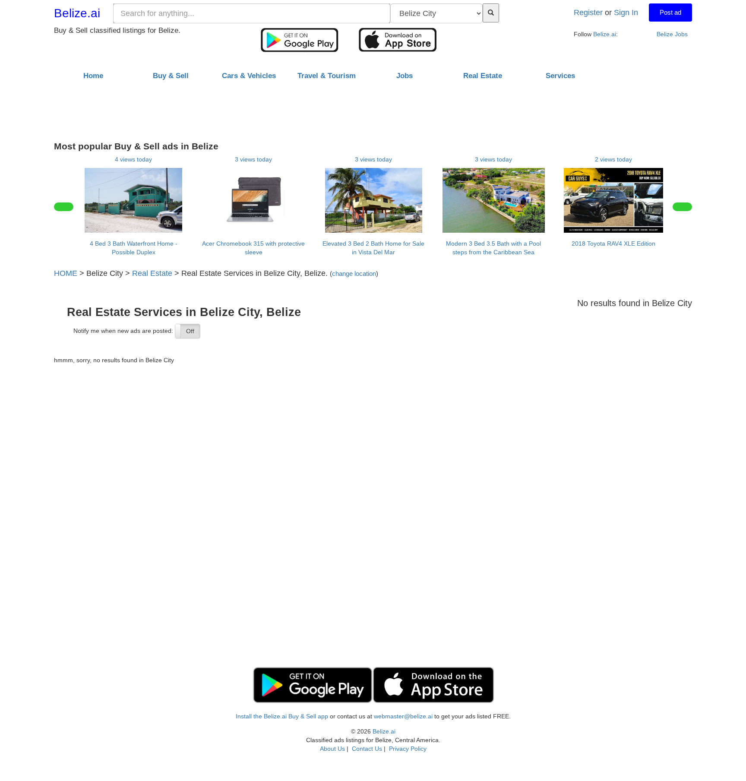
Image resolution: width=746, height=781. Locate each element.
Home (93, 76)
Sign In (626, 12)
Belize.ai (77, 13)
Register (588, 12)
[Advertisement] (373, 107)
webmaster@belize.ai (403, 716)
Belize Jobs (672, 34)
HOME (65, 273)
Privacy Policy (408, 748)
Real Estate (152, 273)
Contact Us (367, 748)
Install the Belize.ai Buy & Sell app (282, 716)
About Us (332, 748)
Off (190, 331)
